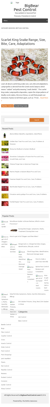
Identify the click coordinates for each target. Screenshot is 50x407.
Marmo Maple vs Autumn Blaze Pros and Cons (25, 171)
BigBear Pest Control (26, 7)
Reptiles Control (7, 106)
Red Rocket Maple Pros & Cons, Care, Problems (26, 187)
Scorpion (4, 381)
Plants (3, 362)
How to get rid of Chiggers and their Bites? (24, 236)
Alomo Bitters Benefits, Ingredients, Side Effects (26, 134)
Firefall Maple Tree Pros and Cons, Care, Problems (27, 202)
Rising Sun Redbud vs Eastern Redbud (22, 149)
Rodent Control (6, 377)
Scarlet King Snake (21, 106)
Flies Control (5, 332)
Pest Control (5, 351)
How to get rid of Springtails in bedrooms (46, 283)
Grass (3, 339)
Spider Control (6, 385)
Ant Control (22, 317)
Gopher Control (6, 336)
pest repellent (6, 358)
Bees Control (22, 321)
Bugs (2, 328)
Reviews (4, 373)
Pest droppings (6, 354)
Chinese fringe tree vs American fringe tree (24, 164)
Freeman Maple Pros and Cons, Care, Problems (25, 179)
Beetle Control (6, 324)
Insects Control (6, 343)
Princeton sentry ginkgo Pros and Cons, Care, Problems (28, 194)
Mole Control (5, 347)
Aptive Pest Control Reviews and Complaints (42, 269)
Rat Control (5, 366)
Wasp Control (5, 388)
